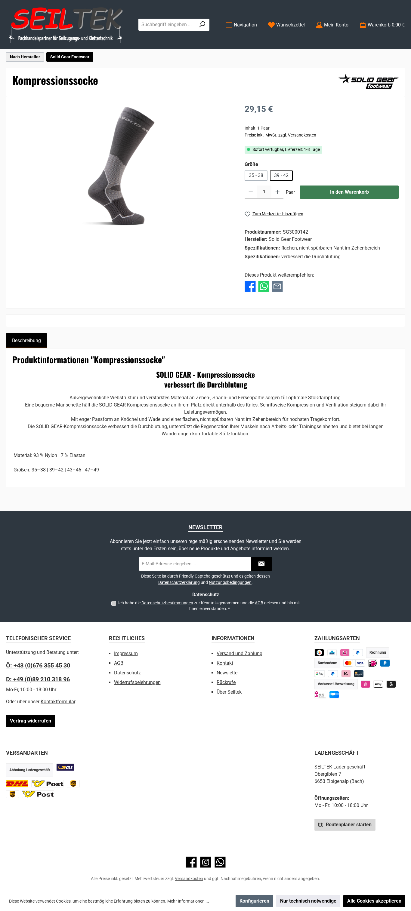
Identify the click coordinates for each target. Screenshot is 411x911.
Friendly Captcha (195, 576)
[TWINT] (319, 652)
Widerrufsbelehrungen (137, 682)
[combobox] (167, 25)
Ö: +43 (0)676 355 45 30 (38, 665)
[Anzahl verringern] (251, 192)
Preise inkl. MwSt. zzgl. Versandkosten (280, 135)
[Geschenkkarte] (334, 694)
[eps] (366, 684)
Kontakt (225, 663)
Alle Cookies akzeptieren (374, 901)
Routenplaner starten (348, 824)
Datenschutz (127, 673)
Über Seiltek (229, 692)
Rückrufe (226, 682)
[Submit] (261, 564)
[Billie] (391, 684)
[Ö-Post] (47, 783)
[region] (122, 167)
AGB (259, 602)
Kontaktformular (58, 701)
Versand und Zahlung (239, 653)
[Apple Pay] (378, 684)
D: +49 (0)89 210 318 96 (38, 679)
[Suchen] (202, 25)
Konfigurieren (254, 901)
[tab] (26, 340)
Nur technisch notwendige (308, 901)
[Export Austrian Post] (38, 794)
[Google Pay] (319, 673)
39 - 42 (281, 175)
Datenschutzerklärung (179, 582)
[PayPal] (333, 673)
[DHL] (17, 783)
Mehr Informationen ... (188, 901)
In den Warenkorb (349, 192)
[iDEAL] (345, 652)
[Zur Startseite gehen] (66, 24)
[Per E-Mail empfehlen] (277, 286)
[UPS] (73, 783)
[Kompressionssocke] (122, 167)
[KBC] (332, 652)
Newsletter (228, 673)
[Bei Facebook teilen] (250, 286)
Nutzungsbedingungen (230, 582)
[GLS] (65, 767)
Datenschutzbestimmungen (167, 602)
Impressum (126, 653)
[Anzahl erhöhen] (277, 192)
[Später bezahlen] (358, 652)
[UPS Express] (12, 794)
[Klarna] (346, 673)
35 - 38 (256, 175)
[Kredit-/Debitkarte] (359, 673)
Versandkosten (189, 878)
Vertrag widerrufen (30, 721)
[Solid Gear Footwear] (368, 81)
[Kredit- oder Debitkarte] (354, 663)
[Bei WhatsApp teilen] (263, 286)
